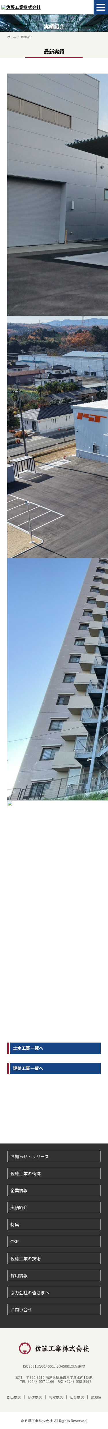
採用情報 (19, 1275)
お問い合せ (21, 1309)
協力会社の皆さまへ (29, 1292)
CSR (14, 1241)
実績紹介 (19, 1207)
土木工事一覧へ (28, 1048)
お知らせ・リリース (29, 1156)
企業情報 (19, 1190)
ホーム (11, 37)
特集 (14, 1224)
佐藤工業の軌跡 (25, 1173)
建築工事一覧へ (28, 1068)
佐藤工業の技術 (25, 1258)
